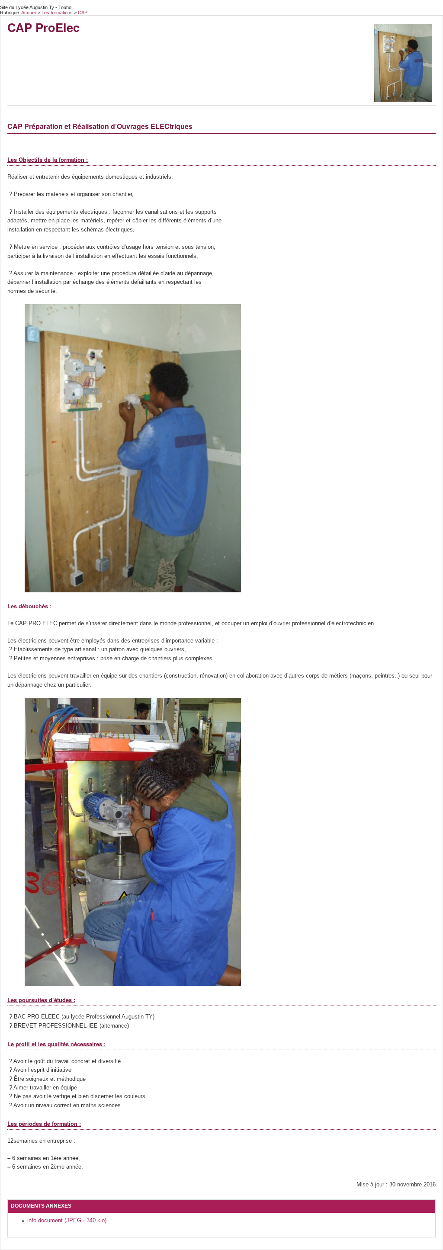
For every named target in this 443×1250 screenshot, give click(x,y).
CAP (82, 12)
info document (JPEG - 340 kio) (66, 1220)
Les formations (58, 12)
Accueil (28, 12)
